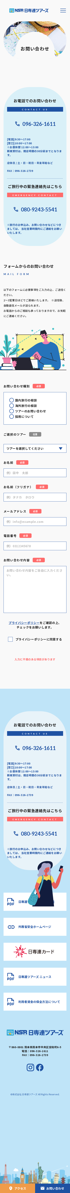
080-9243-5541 (39, 209)
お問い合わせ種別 (22, 386)
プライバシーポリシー (24, 622)
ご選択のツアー (21, 434)
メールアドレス (21, 511)
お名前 (14, 462)
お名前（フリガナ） (24, 487)
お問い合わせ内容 (22, 560)
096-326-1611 (39, 124)
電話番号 (16, 535)
